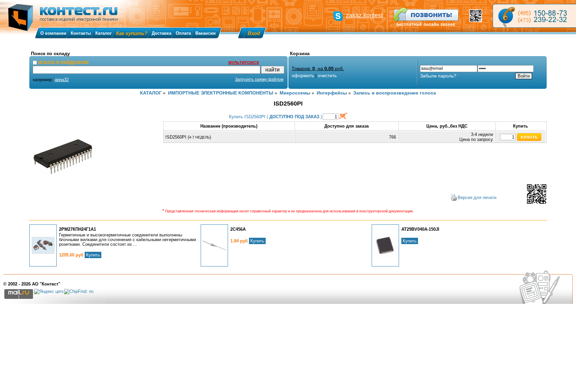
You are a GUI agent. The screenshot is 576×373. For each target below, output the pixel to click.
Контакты (81, 33)
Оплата (183, 33)
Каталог (103, 33)
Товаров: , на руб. (318, 68)
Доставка (161, 33)
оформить (303, 75)
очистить (327, 75)
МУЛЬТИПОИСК (243, 62)
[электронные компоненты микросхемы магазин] (534, 16)
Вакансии (205, 33)
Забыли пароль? (438, 75)
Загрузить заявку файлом (259, 79)
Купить (93, 254)
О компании (53, 33)
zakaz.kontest (364, 15)
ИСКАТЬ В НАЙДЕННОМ (63, 62)
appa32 (62, 79)
